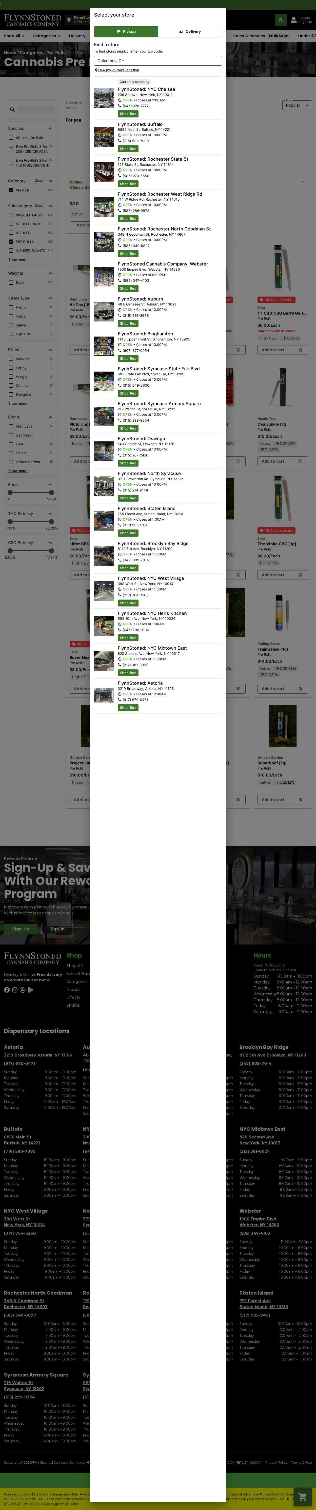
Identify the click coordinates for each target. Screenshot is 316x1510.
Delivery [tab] (193, 31)
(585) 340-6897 (136, 246)
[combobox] (154, 60)
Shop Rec (128, 114)
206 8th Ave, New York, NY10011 (145, 95)
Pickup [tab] (129, 31)
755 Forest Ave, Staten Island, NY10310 (150, 514)
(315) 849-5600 (136, 385)
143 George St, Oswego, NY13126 (146, 444)
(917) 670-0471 (135, 700)
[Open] (218, 61)
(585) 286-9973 (136, 210)
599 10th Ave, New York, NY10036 (147, 618)
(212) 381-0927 (135, 665)
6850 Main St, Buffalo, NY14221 (144, 129)
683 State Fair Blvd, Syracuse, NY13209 (151, 374)
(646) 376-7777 (136, 106)
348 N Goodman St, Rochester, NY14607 (151, 234)
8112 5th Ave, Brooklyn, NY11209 (145, 549)
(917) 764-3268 (136, 595)
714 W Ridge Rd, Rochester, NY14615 (149, 199)
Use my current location (118, 70)
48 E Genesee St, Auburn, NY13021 (147, 304)
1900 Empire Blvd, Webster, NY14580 (149, 269)
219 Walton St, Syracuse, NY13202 (146, 409)
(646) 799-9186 (136, 630)
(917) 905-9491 (136, 525)
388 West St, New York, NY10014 (145, 584)
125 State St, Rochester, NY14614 (146, 164)
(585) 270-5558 (136, 176)
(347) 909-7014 (136, 560)
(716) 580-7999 (136, 141)
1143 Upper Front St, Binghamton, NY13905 (154, 339)
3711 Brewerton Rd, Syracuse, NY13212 (150, 479)
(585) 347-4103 (136, 280)
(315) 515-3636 (136, 315)
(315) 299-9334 (136, 420)
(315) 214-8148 (135, 490)
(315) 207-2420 (135, 455)
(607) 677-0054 (136, 350)
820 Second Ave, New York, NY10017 (149, 653)
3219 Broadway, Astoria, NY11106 (146, 688)
